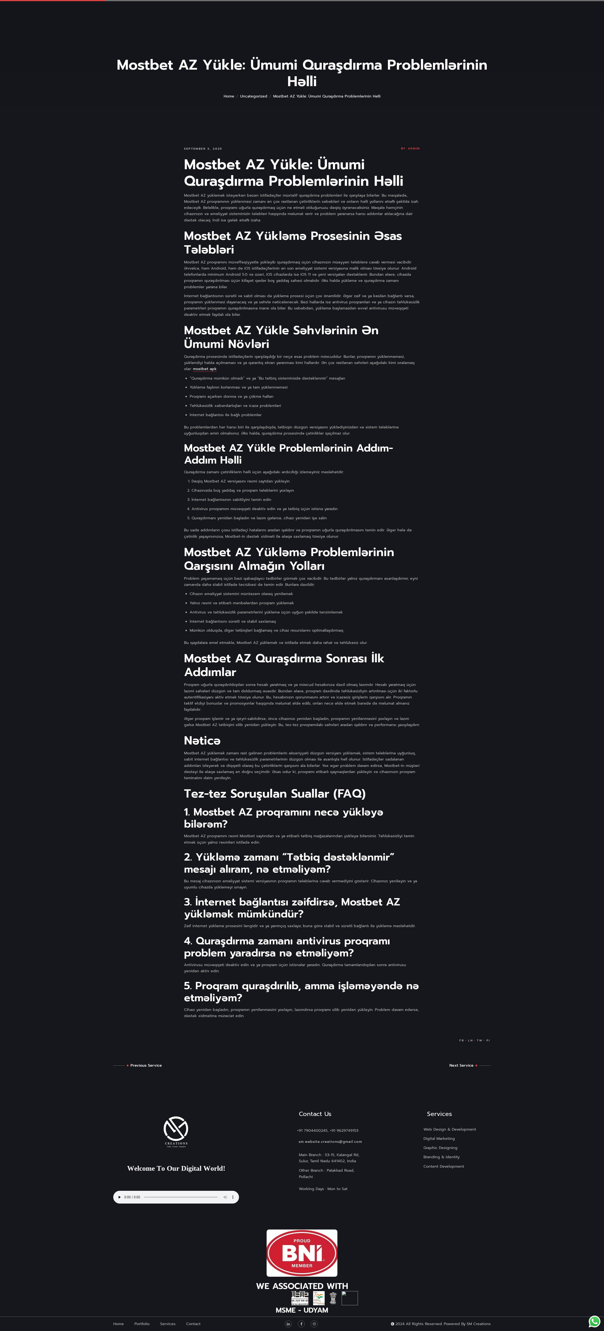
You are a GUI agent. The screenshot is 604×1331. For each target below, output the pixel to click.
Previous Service (146, 1065)
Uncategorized (253, 96)
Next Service (461, 1065)
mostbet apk (205, 369)
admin (414, 148)
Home (229, 96)
